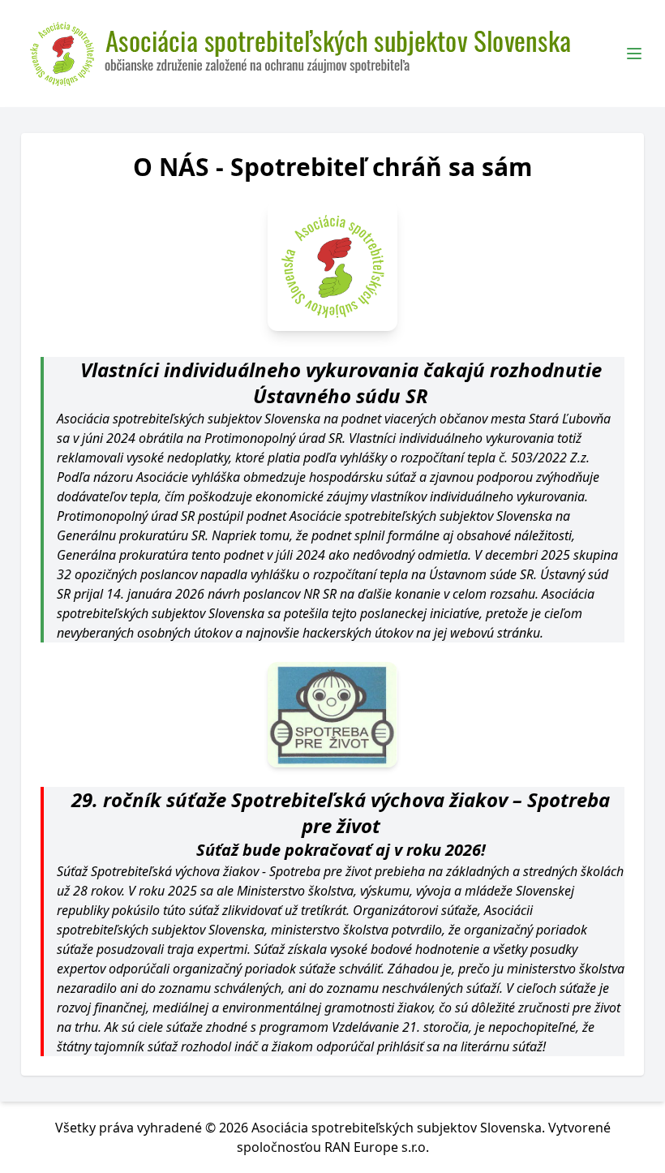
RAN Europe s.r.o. (376, 1147)
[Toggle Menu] (634, 53)
